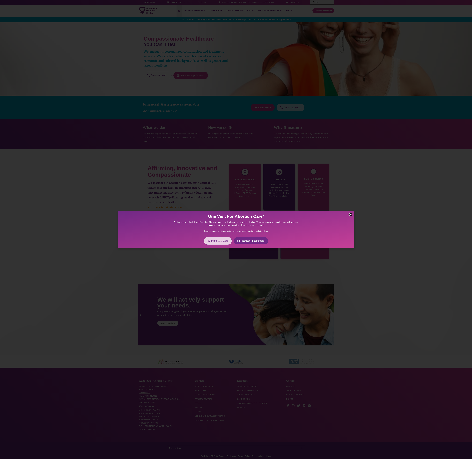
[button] (351, 214)
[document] (236, 229)
